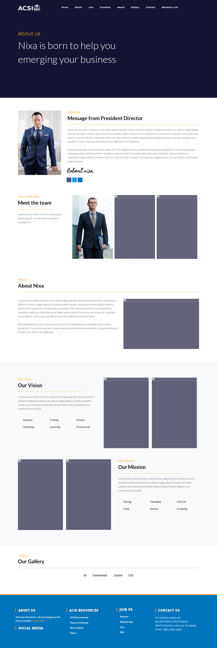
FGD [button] (131, 574)
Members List (170, 7)
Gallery (135, 7)
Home (64, 7)
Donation (105, 7)
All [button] (85, 574)
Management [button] (100, 574)
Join (90, 7)
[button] (195, 7)
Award (121, 7)
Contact (150, 7)
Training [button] (117, 574)
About (78, 7)
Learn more (38, 620)
